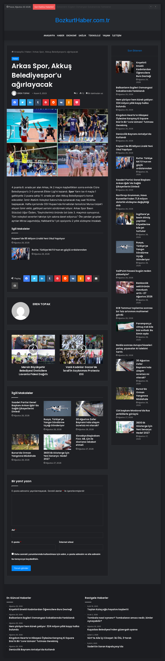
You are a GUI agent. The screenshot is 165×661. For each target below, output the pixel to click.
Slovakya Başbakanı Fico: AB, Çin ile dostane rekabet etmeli (88, 440)
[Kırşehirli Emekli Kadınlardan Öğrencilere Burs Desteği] (125, 67)
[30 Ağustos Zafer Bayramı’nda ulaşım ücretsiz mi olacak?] (89, 408)
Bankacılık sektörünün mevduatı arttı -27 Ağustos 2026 (144, 289)
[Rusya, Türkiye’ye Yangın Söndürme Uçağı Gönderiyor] (57, 408)
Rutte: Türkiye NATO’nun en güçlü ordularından (59, 249)
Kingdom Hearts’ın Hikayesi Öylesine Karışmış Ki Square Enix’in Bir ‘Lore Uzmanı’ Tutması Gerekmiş (134, 120)
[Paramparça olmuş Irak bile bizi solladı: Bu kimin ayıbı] (125, 326)
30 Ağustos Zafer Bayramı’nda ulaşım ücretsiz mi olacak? (87, 422)
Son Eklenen (135, 50)
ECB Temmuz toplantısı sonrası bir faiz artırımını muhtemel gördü (134, 311)
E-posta (16, 542)
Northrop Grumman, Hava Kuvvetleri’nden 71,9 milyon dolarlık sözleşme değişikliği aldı (132, 200)
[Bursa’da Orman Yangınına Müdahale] (25, 442)
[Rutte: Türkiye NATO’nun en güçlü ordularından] (20, 254)
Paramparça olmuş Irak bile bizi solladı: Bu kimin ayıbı (144, 328)
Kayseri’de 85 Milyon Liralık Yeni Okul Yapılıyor (38, 238)
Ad (14, 530)
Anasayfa (49, 35)
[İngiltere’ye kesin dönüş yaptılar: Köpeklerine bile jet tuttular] (125, 219)
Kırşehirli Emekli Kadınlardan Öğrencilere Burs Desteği (143, 69)
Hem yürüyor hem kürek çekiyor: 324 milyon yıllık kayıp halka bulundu (92, 6)
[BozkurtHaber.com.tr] (82, 20)
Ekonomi (71, 35)
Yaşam (106, 35)
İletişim (116, 35)
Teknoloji (94, 35)
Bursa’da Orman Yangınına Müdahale (24, 454)
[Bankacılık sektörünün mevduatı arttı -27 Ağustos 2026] (125, 287)
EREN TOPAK (23, 93)
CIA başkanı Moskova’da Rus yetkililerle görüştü (133, 412)
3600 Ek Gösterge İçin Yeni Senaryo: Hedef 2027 (56, 456)
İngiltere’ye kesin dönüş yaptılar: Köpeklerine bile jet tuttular (143, 223)
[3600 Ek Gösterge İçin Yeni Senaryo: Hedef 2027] (57, 442)
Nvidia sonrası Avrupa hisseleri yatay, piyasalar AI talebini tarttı (134, 348)
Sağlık (82, 35)
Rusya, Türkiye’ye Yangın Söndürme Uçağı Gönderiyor (54, 422)
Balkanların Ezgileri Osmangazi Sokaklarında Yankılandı (134, 89)
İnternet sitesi (66, 542)
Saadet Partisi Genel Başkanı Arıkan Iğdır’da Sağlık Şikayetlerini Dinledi (25, 407)
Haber (60, 35)
